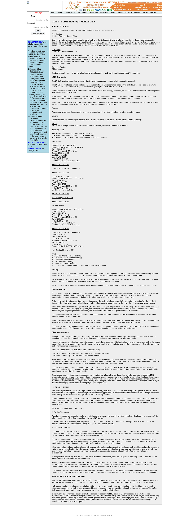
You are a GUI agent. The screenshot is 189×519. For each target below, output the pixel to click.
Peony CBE (70, 12)
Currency (128, 12)
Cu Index (120, 12)
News (113, 12)
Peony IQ (61, 12)
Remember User (41, 20)
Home (53, 12)
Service (137, 12)
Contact (145, 12)
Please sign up (36, 142)
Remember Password (39, 27)
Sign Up (153, 12)
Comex (84, 12)
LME (78, 12)
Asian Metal (104, 12)
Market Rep (94, 12)
